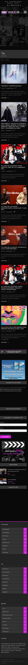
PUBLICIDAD (10, 3)
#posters (2, 389)
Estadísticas (5, 585)
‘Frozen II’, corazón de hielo (11, 86)
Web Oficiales (6, 628)
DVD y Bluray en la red (7, 615)
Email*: (2, 428)
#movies (19, 391)
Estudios (4, 588)
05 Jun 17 (3, 130)
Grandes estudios (6, 618)
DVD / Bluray (5, 536)
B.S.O (9, 473)
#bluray (10, 391)
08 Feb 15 (3, 212)
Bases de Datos (6, 572)
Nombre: (2, 422)
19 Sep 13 (3, 331)
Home (2, 59)
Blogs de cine (5, 611)
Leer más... (4, 97)
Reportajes (5, 545)
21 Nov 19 (3, 88)
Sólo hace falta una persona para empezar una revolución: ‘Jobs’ (13, 328)
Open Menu (25, 12)
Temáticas (10, 481)
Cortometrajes (6, 532)
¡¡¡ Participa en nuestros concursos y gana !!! (13, 352)
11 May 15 (3, 171)
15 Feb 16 (13, 483)
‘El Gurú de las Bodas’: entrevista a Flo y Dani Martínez (13, 248)
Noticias (4, 539)
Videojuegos (5, 552)
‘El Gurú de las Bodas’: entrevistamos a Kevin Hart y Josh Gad (14, 208)
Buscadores (5, 575)
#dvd (7, 391)
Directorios (5, 582)
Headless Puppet (10, 88)
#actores (12, 389)
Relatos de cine (6, 542)
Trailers (4, 549)
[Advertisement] (14, 32)
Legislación (5, 592)
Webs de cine (5, 631)
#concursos (3, 391)
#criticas (20, 389)
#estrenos (14, 391)
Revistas (4, 621)
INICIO (6, 1)
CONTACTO (17, 3)
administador (9, 130)
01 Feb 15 (3, 292)
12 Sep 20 (13, 475)
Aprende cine (5, 568)
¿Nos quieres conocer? (15, 1)
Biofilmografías (6, 529)
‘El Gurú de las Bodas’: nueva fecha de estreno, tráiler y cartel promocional (12, 288)
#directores (7, 389)
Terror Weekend (12, 479)
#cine (16, 389)
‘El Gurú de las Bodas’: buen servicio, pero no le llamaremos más (13, 167)
